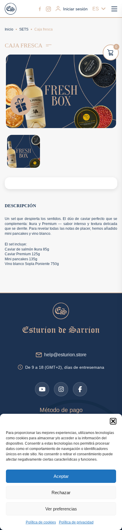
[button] (113, 421)
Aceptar (61, 476)
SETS (23, 29)
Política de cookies (41, 522)
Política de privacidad (76, 522)
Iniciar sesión (75, 9)
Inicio (9, 29)
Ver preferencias (61, 508)
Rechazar (61, 492)
